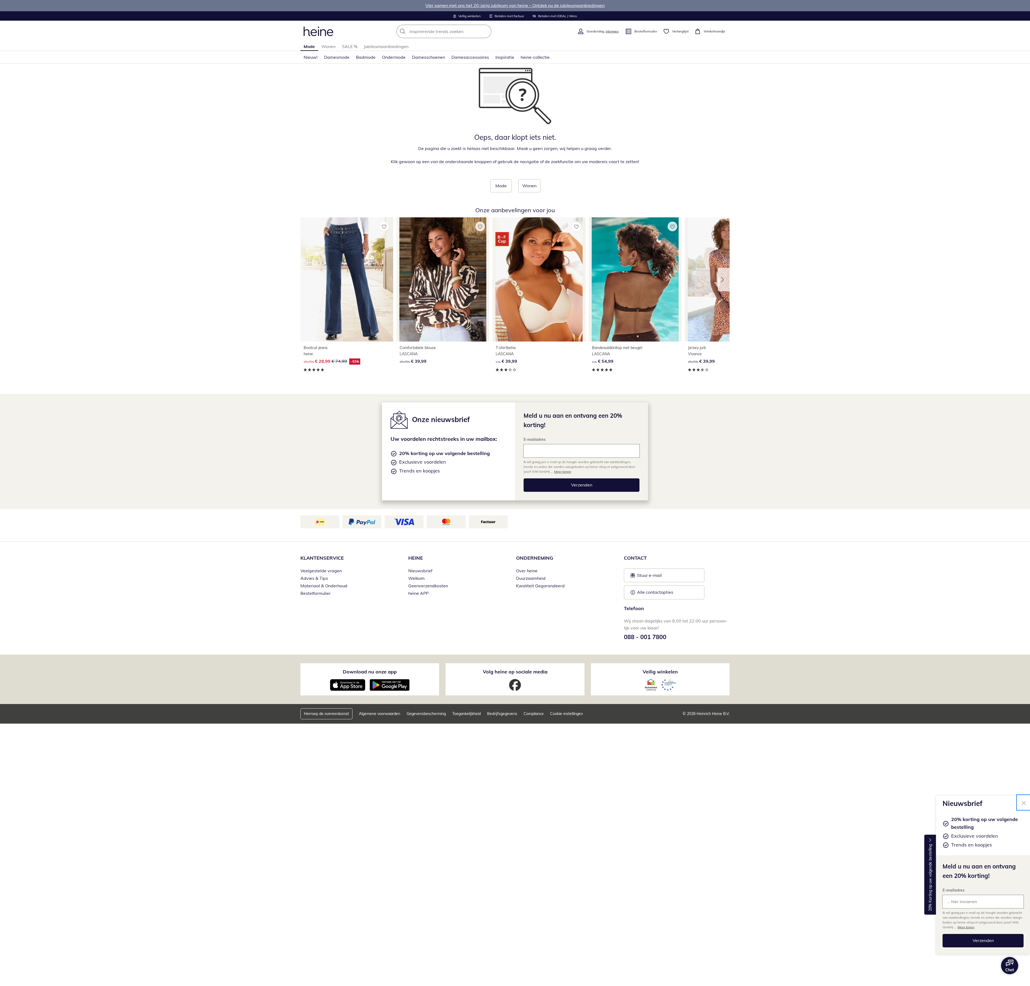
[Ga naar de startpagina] (318, 31)
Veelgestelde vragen (321, 570)
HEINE (415, 558)
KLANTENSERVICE (322, 558)
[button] (724, 279)
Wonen (328, 46)
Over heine (527, 570)
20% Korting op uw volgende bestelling (930, 877)
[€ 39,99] (442, 279)
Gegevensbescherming (426, 713)
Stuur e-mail (649, 577)
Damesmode (337, 57)
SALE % (349, 46)
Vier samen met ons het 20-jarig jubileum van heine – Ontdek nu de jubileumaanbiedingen (515, 5)
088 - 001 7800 (645, 637)
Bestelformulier (315, 593)
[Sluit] (1024, 802)
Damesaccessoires (470, 57)
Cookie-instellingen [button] (566, 713)
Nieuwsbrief (420, 570)
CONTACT (635, 558)
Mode (309, 46)
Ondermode (394, 57)
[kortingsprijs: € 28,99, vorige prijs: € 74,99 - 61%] (346, 279)
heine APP (418, 593)
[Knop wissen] (486, 31)
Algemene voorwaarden (379, 713)
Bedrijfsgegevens (502, 713)
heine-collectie (535, 57)
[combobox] (456, 31)
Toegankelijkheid (466, 713)
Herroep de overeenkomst (326, 713)
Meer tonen (966, 927)
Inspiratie (504, 57)
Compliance (534, 713)
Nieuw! (311, 57)
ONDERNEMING (534, 558)
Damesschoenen (428, 57)
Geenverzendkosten (428, 585)
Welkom (416, 578)
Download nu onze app (370, 672)
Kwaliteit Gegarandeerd (540, 585)
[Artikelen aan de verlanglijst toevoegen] (384, 226)
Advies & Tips (314, 578)
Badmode (366, 57)
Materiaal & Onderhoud (323, 585)
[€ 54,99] (635, 279)
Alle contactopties (655, 592)
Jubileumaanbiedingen (386, 46)
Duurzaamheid (531, 578)
